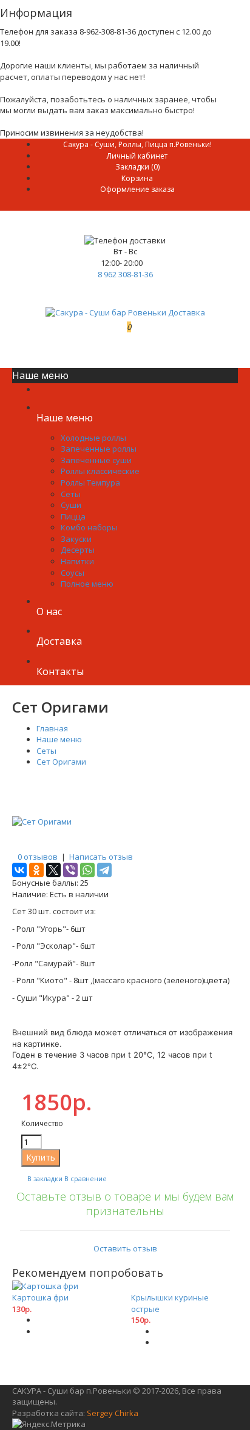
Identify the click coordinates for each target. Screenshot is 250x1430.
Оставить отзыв (125, 1248)
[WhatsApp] (87, 870)
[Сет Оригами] (42, 821)
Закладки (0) (137, 167)
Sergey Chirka (112, 1413)
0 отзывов (38, 856)
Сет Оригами (61, 761)
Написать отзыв (101, 856)
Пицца (73, 516)
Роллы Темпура (90, 482)
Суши (71, 504)
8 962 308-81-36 (125, 274)
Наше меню (59, 739)
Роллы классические (100, 471)
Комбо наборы (89, 527)
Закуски (76, 538)
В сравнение (85, 1178)
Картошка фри (40, 1297)
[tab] (125, 1222)
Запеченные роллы (99, 448)
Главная (52, 728)
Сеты (71, 494)
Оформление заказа (137, 189)
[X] (53, 870)
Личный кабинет (137, 156)
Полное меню (87, 583)
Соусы (72, 572)
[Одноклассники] (36, 870)
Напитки (77, 561)
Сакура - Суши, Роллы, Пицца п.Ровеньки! (137, 144)
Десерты (78, 549)
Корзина (137, 178)
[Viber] (70, 870)
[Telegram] (104, 870)
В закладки (44, 1178)
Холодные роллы (93, 437)
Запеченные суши (96, 460)
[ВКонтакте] (19, 870)
